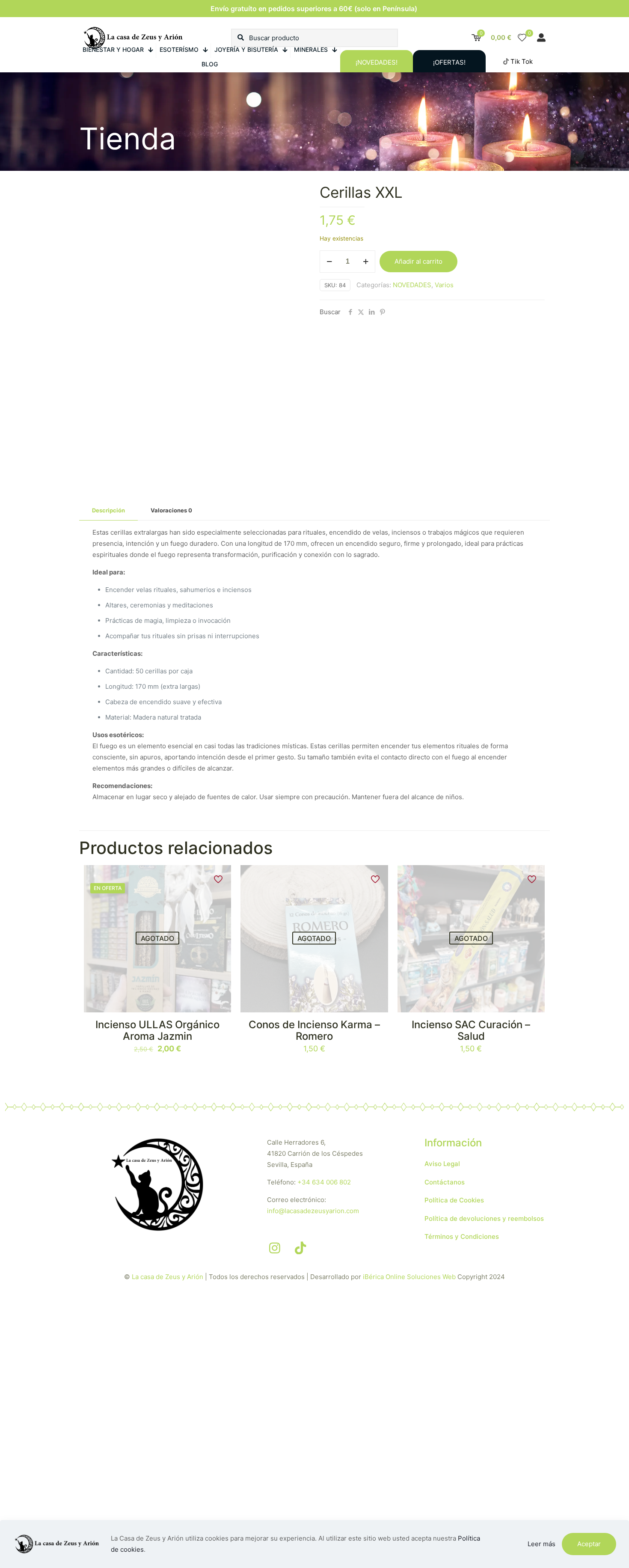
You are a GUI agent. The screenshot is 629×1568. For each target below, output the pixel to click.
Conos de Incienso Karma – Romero (314, 1030)
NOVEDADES (412, 285)
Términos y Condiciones (461, 1236)
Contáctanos (444, 1182)
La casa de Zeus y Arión (167, 1277)
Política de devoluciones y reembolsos (484, 1218)
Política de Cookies (454, 1200)
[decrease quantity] (329, 262)
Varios (444, 285)
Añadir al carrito (418, 261)
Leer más (541, 1544)
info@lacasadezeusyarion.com (313, 1211)
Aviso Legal (442, 1164)
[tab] (108, 510)
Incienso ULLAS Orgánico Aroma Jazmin (157, 1030)
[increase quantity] (365, 262)
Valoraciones (171, 510)
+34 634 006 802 (324, 1182)
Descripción (108, 510)
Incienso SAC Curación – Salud (471, 1030)
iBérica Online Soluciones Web (409, 1277)
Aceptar (589, 1544)
